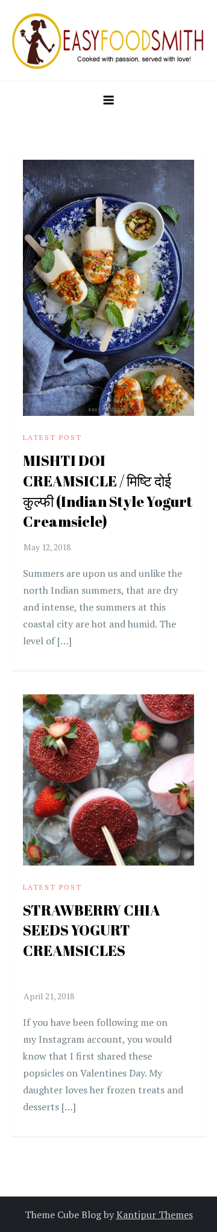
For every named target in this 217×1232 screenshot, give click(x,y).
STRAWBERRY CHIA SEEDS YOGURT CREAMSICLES (91, 940)
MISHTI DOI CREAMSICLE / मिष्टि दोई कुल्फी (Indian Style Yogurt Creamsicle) (107, 491)
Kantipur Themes (154, 1214)
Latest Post (52, 437)
